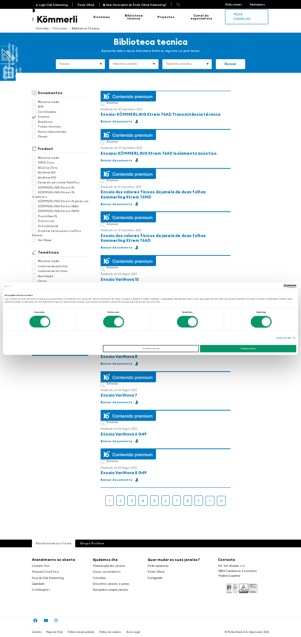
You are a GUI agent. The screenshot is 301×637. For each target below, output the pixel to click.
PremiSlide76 (48, 226)
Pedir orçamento (158, 566)
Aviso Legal (133, 632)
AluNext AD (46, 172)
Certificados (47, 112)
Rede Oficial (85, 5)
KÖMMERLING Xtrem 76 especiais (53, 194)
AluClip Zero (47, 167)
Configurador (155, 578)
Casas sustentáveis (107, 571)
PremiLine (46, 221)
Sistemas (101, 17)
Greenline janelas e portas (111, 584)
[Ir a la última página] (221, 501)
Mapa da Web (54, 632)
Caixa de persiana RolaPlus (59, 182)
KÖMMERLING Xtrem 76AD (58, 206)
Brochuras (45, 122)
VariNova (44, 240)
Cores (42, 281)
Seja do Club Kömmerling (48, 578)
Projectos (165, 17)
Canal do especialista (201, 17)
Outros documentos (52, 131)
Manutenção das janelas (109, 566)
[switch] (113, 322)
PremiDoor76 (47, 216)
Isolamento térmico (52, 271)
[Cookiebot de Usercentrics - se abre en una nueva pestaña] (264, 286)
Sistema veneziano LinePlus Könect (56, 233)
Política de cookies (110, 632)
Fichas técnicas (49, 126)
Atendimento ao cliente (53, 560)
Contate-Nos (41, 566)
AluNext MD (47, 177)
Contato (36, 632)
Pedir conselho (241, 16)
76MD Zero (46, 162)
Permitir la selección (151, 349)
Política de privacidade (81, 632)
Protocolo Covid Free (45, 571)
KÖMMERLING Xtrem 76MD (58, 211)
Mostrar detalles (283, 338)
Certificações (41, 589)
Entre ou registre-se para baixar (176, 51)
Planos (43, 136)
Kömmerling (42, 28)
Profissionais (233, 4)
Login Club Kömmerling (53, 5)
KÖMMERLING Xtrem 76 (56, 187)
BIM (41, 106)
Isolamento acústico (53, 266)
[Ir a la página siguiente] (210, 501)
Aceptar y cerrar (248, 349)
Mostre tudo (48, 102)
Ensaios (44, 116)
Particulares (257, 4)
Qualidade (46, 276)
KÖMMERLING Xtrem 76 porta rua (63, 201)
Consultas (99, 578)
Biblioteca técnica (134, 17)
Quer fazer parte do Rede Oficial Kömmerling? (136, 5)
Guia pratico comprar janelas (110, 589)
